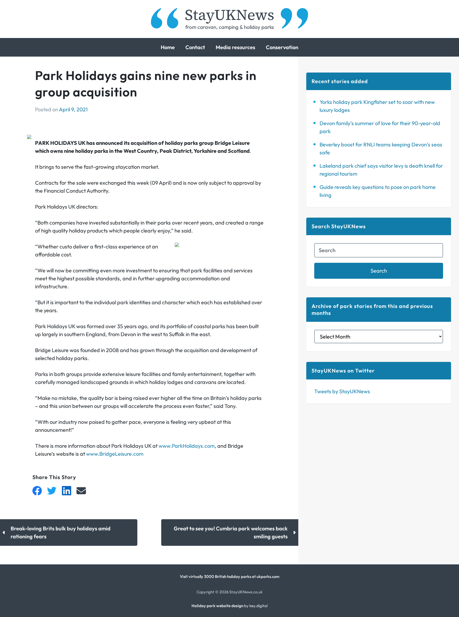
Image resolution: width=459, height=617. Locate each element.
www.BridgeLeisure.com (114, 453)
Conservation (282, 47)
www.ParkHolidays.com (187, 445)
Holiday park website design (217, 605)
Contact (195, 47)
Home (168, 47)
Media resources (235, 47)
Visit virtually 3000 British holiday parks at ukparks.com (229, 576)
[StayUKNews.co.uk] (229, 19)
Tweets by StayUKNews (342, 391)
